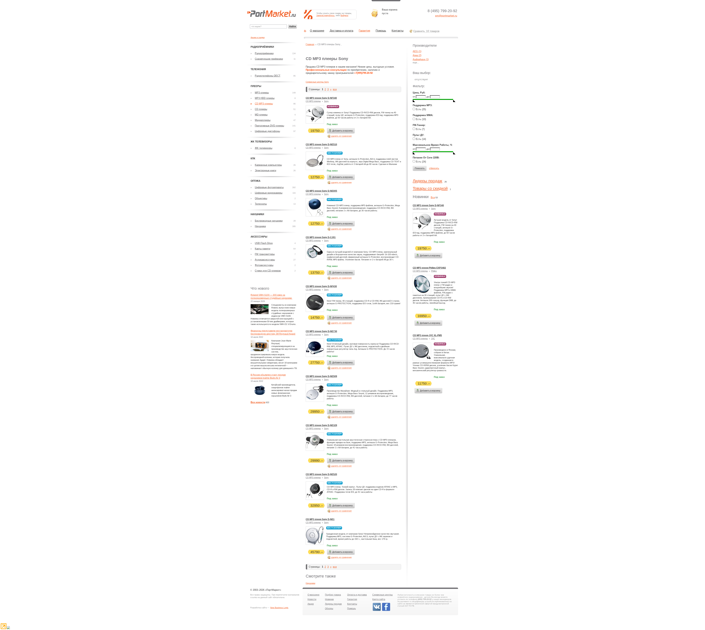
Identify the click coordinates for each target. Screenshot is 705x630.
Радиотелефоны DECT (267, 75)
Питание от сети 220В (426, 157)
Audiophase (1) (421, 59)
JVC (433, 338)
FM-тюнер (419, 125)
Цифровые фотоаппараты (269, 187)
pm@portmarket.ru (446, 15)
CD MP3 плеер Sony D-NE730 (321, 331)
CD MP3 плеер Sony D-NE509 (321, 376)
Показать (419, 168)
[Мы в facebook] (386, 610)
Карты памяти (262, 248)
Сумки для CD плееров (268, 270)
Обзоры (329, 608)
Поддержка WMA (422, 115)
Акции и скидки (258, 37)
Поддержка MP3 (422, 105)
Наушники (310, 583)
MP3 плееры (262, 92)
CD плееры (261, 109)
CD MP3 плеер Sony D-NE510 (321, 144)
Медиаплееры (262, 120)
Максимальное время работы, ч (432, 145)
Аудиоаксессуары (265, 259)
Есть (420, 109)
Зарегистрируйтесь (325, 15)
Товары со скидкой (430, 188)
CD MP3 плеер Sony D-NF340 (321, 98)
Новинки (329, 599)
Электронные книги (265, 170)
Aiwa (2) (417, 55)
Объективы (261, 198)
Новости (312, 599)
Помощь (381, 30)
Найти (292, 26)
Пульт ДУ (418, 135)
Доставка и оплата (341, 30)
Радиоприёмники (264, 53)
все (335, 89)
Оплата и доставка (357, 594)
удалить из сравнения (341, 136)
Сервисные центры (382, 594)
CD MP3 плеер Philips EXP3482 (429, 268)
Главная (310, 44)
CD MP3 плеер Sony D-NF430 (321, 286)
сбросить (434, 168)
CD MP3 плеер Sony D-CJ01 (321, 237)
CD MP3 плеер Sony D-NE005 (321, 191)
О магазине (317, 30)
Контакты (398, 30)
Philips (434, 271)
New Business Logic (279, 608)
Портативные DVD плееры (269, 125)
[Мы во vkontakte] (376, 610)
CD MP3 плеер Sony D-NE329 (321, 425)
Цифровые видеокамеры (268, 192)
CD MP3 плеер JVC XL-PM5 (427, 335)
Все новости (258, 402)
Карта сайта (378, 599)
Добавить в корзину (342, 130)
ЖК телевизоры (263, 148)
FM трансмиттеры (265, 254)
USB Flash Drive (264, 243)
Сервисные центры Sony (317, 82)
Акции (311, 604)
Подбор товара (333, 594)
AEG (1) (417, 51)
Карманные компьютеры (268, 165)
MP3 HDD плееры (264, 98)
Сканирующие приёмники (269, 58)
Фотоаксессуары (264, 265)
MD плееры (261, 114)
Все (433, 197)
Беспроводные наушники (269, 220)
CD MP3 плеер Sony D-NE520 (321, 474)
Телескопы (261, 203)
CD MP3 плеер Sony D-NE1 (320, 519)
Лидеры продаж (427, 181)
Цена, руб (418, 92)
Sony (326, 101)
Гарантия (364, 30)
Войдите (344, 15)
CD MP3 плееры (313, 101)
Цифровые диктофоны (267, 131)
